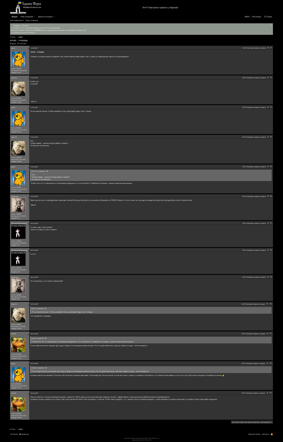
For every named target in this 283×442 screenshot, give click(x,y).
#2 (271, 77)
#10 (270, 304)
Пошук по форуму (31, 20)
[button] (34, 17)
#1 (271, 48)
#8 (271, 250)
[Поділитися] (268, 48)
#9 (271, 277)
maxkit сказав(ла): (38, 368)
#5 (271, 166)
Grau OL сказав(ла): (39, 171)
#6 (271, 196)
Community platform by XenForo (141, 438)
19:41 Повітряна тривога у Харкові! (160, 7)
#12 (271, 363)
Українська (25, 434)
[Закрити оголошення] (271, 25)
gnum (14, 43)
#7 (271, 223)
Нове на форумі (27, 17)
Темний (15, 434)
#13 (270, 393)
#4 (271, 137)
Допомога (265, 434)
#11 (271, 333)
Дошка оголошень (45, 17)
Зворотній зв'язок (254, 434)
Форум (14, 17)
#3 (271, 107)
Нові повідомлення (17, 20)
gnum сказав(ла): (38, 308)
